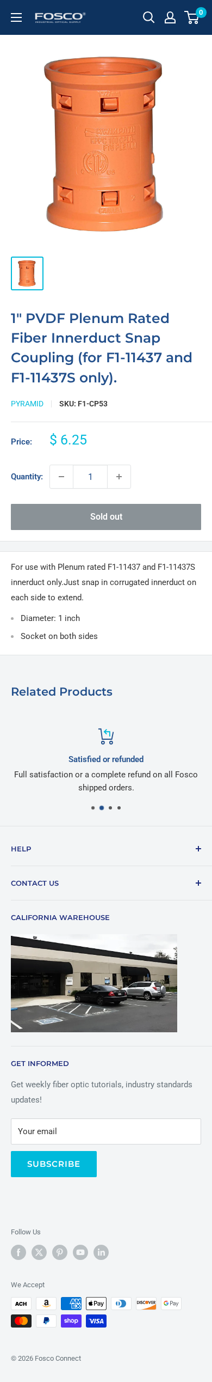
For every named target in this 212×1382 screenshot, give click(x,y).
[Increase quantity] (119, 476)
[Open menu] (16, 17)
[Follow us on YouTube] (80, 1252)
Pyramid (27, 403)
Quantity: (27, 477)
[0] (192, 17)
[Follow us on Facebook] (18, 1252)
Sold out (106, 517)
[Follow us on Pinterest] (59, 1252)
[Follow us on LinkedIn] (101, 1252)
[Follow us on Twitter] (39, 1252)
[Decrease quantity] (61, 476)
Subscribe (53, 1164)
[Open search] (149, 17)
